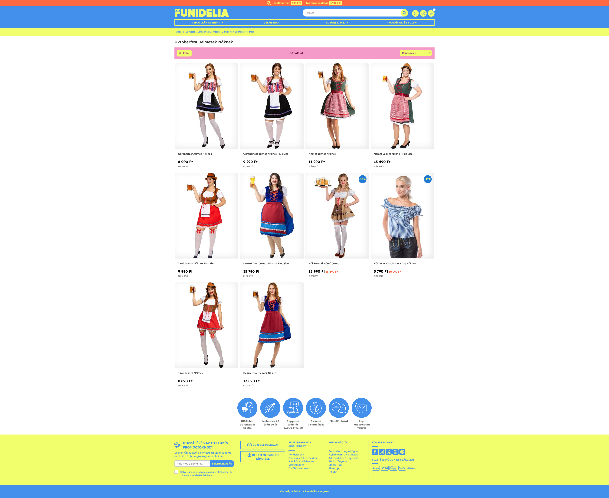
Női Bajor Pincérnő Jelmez (324, 263)
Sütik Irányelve (338, 461)
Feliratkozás (222, 463)
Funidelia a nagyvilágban (344, 451)
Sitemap (334, 468)
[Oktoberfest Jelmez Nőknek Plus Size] (272, 106)
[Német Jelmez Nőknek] (337, 106)
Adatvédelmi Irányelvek (343, 458)
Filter (186, 53)
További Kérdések (299, 468)
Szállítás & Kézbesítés (301, 461)
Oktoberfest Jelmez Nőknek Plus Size (265, 153)
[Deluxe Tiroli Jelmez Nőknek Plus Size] (272, 216)
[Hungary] (375, 452)
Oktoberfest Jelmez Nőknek (195, 153)
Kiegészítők (335, 22)
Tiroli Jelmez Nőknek (190, 373)
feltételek (197, 475)
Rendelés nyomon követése (265, 456)
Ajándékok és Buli (400, 22)
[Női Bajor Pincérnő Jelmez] (337, 216)
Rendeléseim (296, 454)
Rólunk (333, 471)
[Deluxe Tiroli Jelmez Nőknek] (272, 325)
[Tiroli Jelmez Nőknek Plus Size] (206, 216)
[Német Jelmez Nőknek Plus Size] (402, 106)
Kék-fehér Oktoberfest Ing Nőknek (395, 263)
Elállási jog (335, 464)
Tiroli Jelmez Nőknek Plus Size (196, 263)
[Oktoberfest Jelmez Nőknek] (206, 106)
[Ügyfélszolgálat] (423, 13)
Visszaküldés (296, 464)
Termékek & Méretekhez (302, 458)
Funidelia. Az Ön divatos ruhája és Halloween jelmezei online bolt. (201, 13)
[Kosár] (431, 13)
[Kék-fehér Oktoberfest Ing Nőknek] (402, 216)
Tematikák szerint (206, 22)
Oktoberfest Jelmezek (208, 31)
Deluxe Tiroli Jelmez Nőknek (260, 373)
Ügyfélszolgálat (265, 444)
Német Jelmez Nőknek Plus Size (393, 153)
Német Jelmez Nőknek (322, 153)
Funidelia (179, 31)
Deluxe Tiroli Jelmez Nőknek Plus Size (266, 263)
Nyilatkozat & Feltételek (343, 454)
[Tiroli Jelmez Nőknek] (206, 325)
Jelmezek (271, 22)
